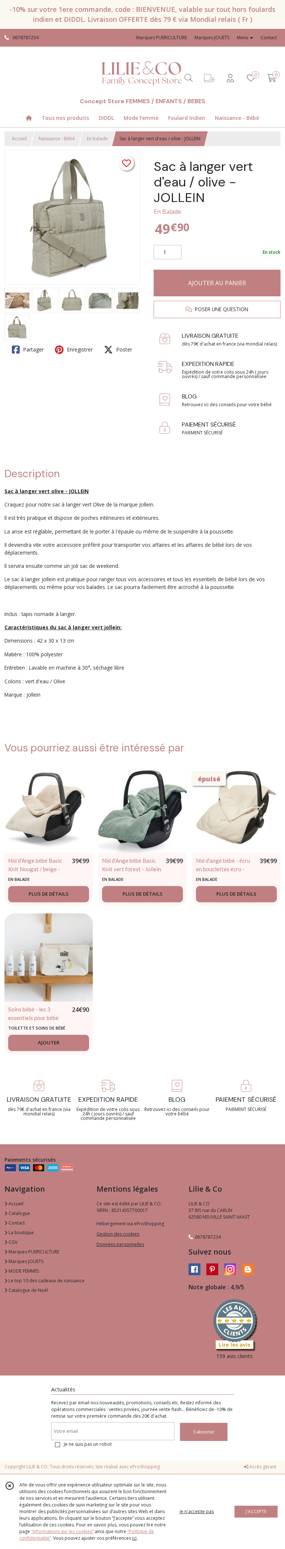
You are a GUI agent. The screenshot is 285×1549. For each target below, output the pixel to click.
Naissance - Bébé (57, 138)
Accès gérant (262, 1467)
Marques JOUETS (25, 1261)
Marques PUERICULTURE (33, 1252)
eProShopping (145, 1467)
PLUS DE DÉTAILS (49, 893)
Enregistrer (79, 349)
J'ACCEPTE (256, 1511)
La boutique (20, 1232)
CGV (12, 1242)
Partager (33, 349)
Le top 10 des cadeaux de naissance (46, 1280)
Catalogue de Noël (27, 1290)
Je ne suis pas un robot (88, 1444)
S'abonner (203, 1432)
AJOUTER (48, 1042)
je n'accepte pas (197, 1511)
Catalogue (18, 1213)
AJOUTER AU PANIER (217, 283)
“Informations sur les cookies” (62, 1531)
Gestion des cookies (117, 1234)
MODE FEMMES (23, 1271)
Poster (123, 349)
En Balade (167, 212)
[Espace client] (230, 78)
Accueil (19, 138)
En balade (97, 138)
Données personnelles (120, 1244)
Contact (269, 37)
